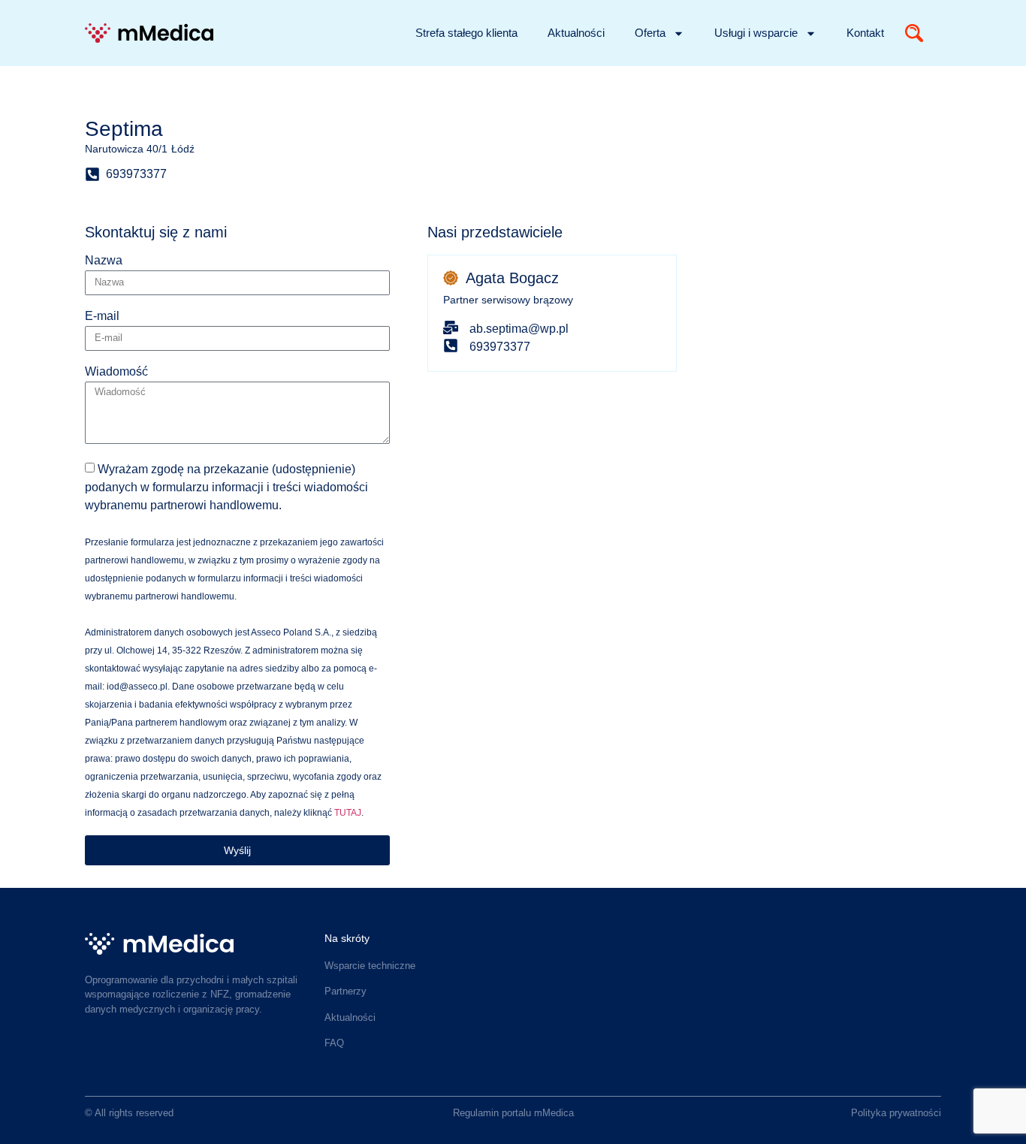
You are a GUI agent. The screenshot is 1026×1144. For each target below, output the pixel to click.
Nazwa (103, 261)
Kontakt (865, 32)
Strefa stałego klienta (466, 32)
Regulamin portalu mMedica (513, 1112)
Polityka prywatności (896, 1112)
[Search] (914, 33)
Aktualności (576, 32)
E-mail (102, 316)
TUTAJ (347, 812)
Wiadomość (116, 372)
